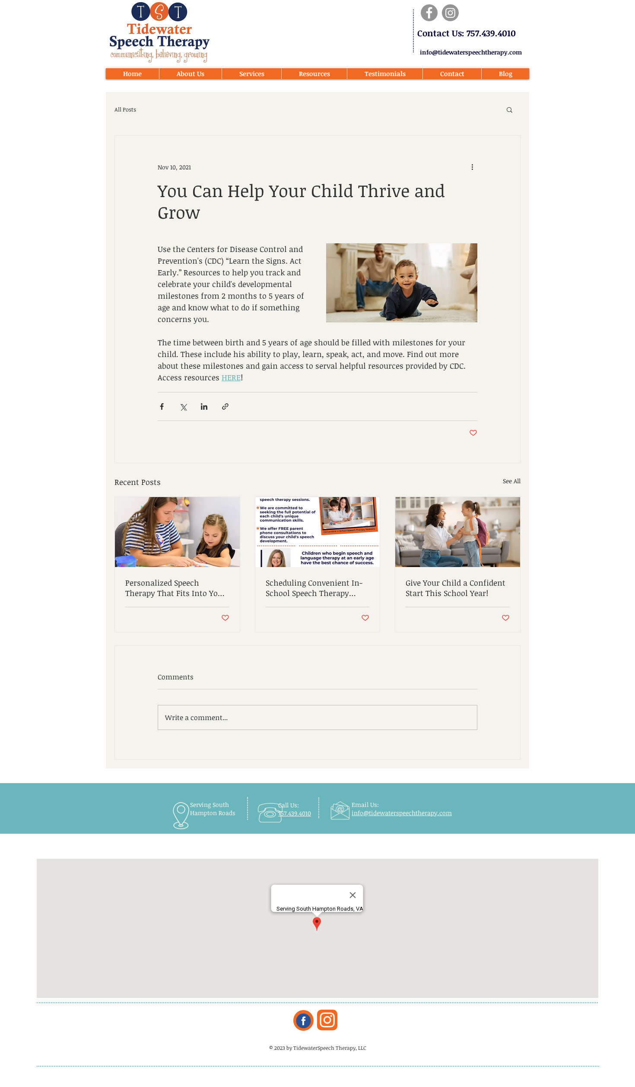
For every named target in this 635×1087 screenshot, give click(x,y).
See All (512, 481)
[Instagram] (450, 12)
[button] (509, 109)
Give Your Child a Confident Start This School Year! (455, 587)
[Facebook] (429, 12)
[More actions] (472, 167)
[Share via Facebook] (162, 406)
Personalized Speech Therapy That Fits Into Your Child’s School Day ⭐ (175, 587)
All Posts (125, 109)
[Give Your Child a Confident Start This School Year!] (457, 532)
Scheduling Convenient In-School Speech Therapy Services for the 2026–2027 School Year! (314, 587)
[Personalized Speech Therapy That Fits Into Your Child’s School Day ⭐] (177, 532)
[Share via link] (225, 406)
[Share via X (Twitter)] (183, 406)
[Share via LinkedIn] (204, 406)
